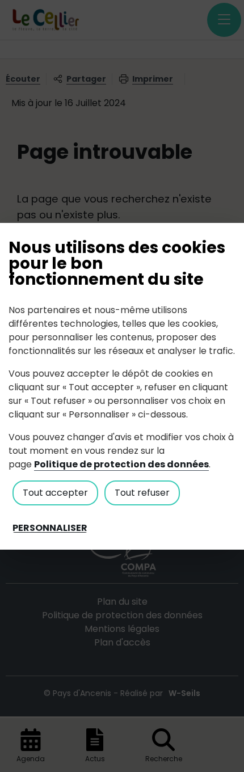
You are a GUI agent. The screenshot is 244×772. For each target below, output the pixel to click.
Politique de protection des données (121, 464)
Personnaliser (49, 528)
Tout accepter (55, 492)
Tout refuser (142, 492)
